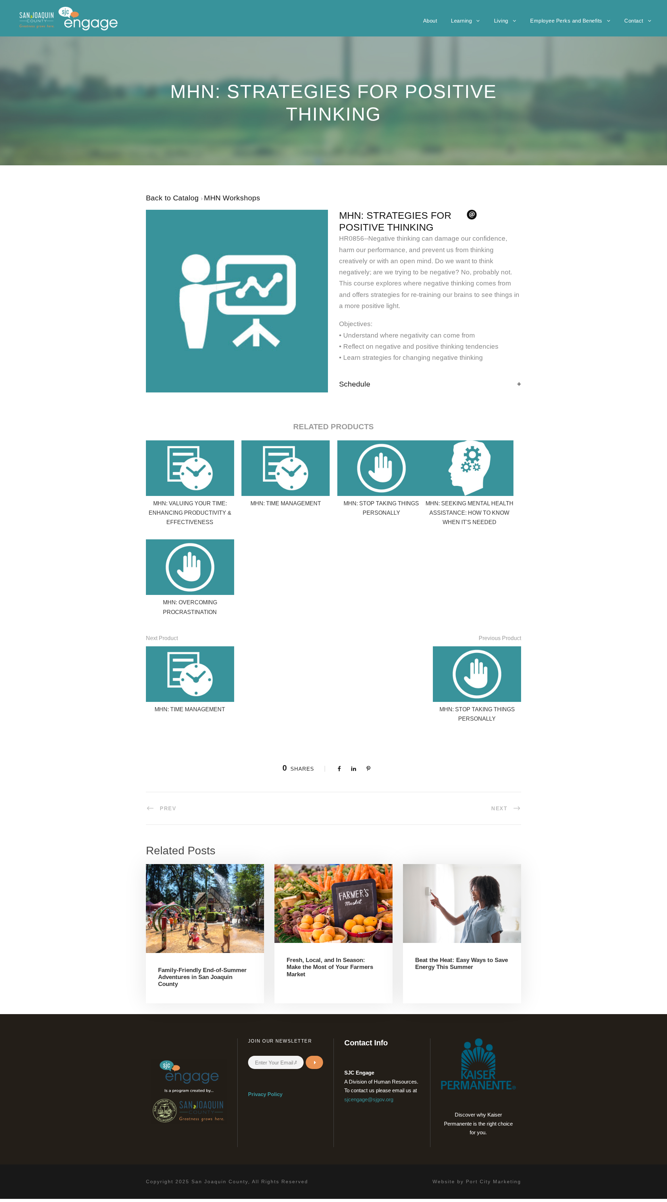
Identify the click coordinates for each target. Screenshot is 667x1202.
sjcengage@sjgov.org (368, 1099)
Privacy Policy (265, 1094)
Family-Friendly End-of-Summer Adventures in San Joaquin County (202, 977)
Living (501, 21)
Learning (461, 21)
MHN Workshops (232, 198)
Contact (633, 21)
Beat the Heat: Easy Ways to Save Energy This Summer (461, 963)
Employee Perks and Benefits (566, 21)
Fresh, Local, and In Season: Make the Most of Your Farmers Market (330, 967)
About (430, 21)
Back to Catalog (173, 198)
